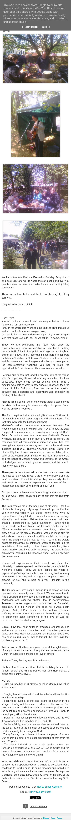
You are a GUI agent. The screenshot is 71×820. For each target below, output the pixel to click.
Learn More (30, 27)
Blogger (46, 817)
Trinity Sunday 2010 (40, 791)
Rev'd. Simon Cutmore (49, 786)
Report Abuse (56, 817)
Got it (46, 27)
